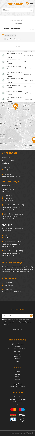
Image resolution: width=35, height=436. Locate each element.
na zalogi (18, 39)
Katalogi (17, 376)
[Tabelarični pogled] (33, 29)
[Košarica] (32, 3)
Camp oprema (17, 351)
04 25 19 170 (8, 283)
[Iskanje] (31, 10)
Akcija (17, 361)
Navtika (17, 346)
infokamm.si (8, 170)
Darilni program (17, 356)
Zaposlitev (17, 379)
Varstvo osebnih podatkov (17, 386)
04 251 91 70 (8, 167)
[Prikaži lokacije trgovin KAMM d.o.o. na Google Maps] (17, 126)
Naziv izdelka (10, 51)
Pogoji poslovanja (17, 384)
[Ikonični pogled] (30, 29)
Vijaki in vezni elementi (17, 344)
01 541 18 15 (8, 235)
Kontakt (17, 374)
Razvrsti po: (18, 23)
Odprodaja (18, 354)
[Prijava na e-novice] (31, 316)
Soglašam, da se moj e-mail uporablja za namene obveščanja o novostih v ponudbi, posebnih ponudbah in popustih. (17, 322)
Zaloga (26, 51)
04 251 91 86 (8, 196)
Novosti (17, 359)
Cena (31, 51)
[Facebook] (17, 333)
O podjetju (17, 371)
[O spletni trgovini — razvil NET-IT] (29, 433)
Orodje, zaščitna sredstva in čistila (17, 349)
